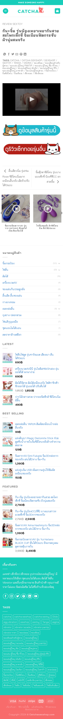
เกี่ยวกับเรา (11, 707)
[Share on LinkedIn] (25, 54)
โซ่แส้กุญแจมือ (10, 321)
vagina (55, 622)
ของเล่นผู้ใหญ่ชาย (29, 648)
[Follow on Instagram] (11, 596)
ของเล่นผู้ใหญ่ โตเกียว (13, 669)
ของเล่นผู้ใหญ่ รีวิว (32, 659)
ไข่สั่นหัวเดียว (52, 685)
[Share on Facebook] (8, 54)
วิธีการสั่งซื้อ (23, 707)
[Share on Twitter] (12, 54)
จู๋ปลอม (52, 675)
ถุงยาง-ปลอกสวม (12, 315)
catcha (7, 616)
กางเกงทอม (9, 302)
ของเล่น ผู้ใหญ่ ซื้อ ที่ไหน (14, 653)
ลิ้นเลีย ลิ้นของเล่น (12, 295)
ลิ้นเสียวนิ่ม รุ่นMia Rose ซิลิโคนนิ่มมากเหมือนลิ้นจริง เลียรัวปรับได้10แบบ (16, 178)
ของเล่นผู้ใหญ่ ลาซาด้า (13, 664)
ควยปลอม (52, 669)
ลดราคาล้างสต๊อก (12, 334)
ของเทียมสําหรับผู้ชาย (13, 637)
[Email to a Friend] (16, 54)
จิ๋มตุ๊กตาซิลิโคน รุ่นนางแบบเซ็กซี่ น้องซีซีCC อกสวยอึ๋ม (47, 176)
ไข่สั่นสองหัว (38, 685)
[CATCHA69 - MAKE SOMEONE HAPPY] (31, 11)
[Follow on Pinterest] (24, 596)
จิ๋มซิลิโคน (20, 675)
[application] (31, 99)
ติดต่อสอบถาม (32, 709)
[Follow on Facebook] (5, 596)
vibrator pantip (41, 627)
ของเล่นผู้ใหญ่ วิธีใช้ (34, 664)
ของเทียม (35, 632)
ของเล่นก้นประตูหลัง (14, 289)
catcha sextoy (41, 616)
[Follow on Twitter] (17, 596)
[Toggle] (59, 263)
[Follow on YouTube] (36, 596)
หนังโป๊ (21, 680)
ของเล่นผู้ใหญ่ (31, 637)
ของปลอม (24, 632)
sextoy (35, 622)
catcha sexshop (22, 616)
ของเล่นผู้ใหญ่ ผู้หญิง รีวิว (38, 653)
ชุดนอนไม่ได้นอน (12, 328)
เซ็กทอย (48, 680)
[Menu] (5, 11)
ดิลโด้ (5, 276)
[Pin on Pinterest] (21, 54)
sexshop (24, 622)
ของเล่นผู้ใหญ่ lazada (13, 643)
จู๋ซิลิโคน (41, 675)
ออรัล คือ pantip (34, 680)
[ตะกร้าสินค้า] (57, 11)
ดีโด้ (13, 680)
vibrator (8, 627)
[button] (31, 99)
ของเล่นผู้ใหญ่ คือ (11, 648)
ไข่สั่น (5, 269)
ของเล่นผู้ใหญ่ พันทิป (13, 659)
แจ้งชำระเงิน (37, 707)
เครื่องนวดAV (10, 282)
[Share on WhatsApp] (4, 54)
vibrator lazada (23, 627)
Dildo (55, 616)
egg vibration (10, 622)
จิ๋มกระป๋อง (8, 263)
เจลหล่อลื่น (8, 308)
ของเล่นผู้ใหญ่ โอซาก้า (35, 669)
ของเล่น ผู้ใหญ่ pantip (36, 643)
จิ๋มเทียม (31, 675)
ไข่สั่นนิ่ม (26, 685)
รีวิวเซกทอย (51, 707)
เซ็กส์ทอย (8, 685)
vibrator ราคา (10, 632)
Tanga (46, 622)
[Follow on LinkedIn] (30, 596)
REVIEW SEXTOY (13, 24)
